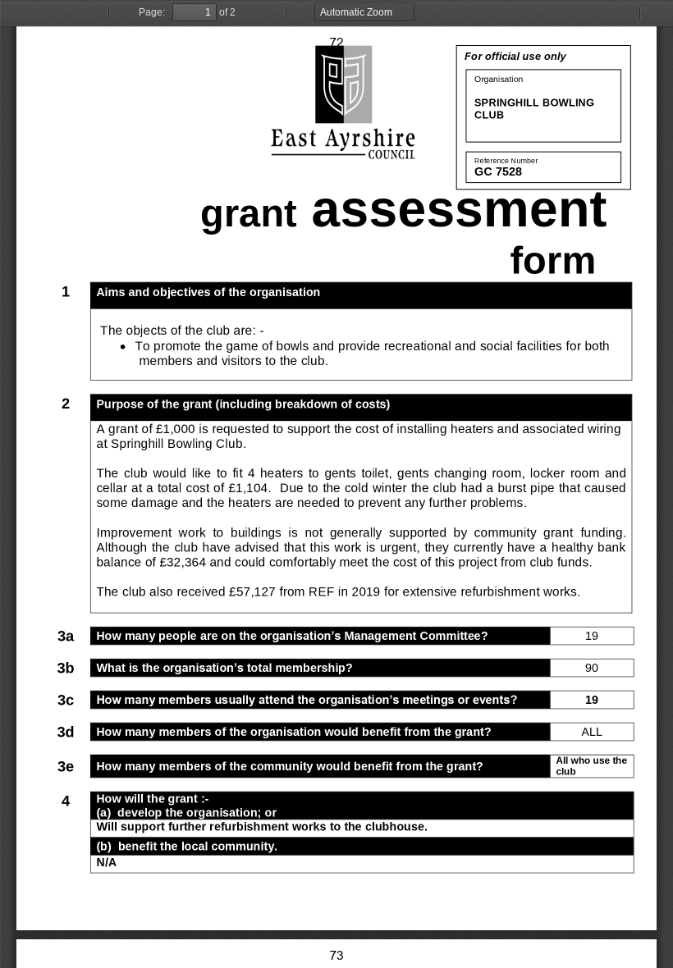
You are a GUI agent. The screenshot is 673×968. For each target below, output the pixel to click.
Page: (152, 12)
